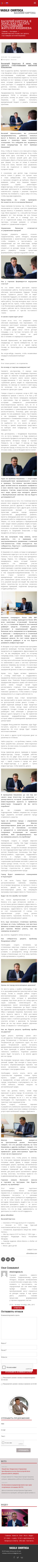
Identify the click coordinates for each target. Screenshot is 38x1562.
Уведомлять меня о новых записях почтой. (20, 1384)
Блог (21, 1535)
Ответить (18, 1308)
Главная (4, 31)
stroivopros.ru (16, 1272)
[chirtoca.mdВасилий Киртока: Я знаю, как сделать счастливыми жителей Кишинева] (19, 1548)
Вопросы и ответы (11, 1541)
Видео (31, 1535)
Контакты (29, 1541)
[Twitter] (18, 1557)
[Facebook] (14, 1557)
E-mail (3, 1430)
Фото (26, 1535)
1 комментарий (15, 57)
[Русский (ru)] (7, 3)
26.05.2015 (4, 57)
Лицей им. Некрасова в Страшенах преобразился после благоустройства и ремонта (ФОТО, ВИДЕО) (16, 1471)
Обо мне (22, 1541)
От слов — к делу (10, 1538)
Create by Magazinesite (8, 1555)
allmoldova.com (31, 1253)
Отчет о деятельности (26, 1538)
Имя (2, 1424)
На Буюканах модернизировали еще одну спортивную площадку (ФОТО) (17, 1486)
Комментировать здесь (10, 1315)
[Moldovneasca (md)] (2, 3)
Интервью (13, 31)
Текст (3, 1436)
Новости (13, 59)
